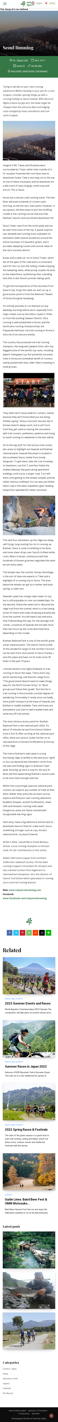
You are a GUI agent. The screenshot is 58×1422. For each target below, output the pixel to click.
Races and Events (14, 999)
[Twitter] (16, 933)
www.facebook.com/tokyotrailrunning (25, 898)
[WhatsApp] (29, 933)
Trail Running (41, 71)
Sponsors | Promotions (37, 1410)
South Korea (28, 71)
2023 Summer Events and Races (28, 1003)
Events (8, 1195)
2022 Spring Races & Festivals (26, 1129)
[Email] (42, 933)
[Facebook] (9, 933)
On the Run (36, 65)
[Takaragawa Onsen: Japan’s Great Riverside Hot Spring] (29, 1249)
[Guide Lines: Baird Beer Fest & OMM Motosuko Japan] (29, 1171)
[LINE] (48, 933)
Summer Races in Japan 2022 (26, 1066)
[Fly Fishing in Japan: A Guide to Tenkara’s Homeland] (29, 1290)
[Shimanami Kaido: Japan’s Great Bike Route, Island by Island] (29, 1331)
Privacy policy (24, 1413)
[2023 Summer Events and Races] (29, 975)
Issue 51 (21, 65)
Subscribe (36, 1413)
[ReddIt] (35, 933)
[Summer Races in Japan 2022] (29, 1038)
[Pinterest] (22, 933)
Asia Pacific (16, 71)
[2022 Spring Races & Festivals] (29, 1101)
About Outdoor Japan (17, 1410)
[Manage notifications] (51, 1416)
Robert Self (22, 60)
